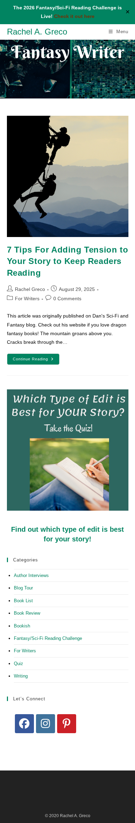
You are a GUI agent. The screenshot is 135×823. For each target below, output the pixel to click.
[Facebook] (24, 723)
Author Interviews (31, 575)
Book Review (27, 613)
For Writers (27, 298)
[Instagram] (45, 723)
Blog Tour (23, 587)
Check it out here (74, 16)
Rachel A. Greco (37, 31)
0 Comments (67, 298)
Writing (21, 676)
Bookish (22, 625)
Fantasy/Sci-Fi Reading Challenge (48, 638)
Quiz (18, 663)
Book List (23, 600)
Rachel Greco (30, 289)
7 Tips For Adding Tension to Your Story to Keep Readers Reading (67, 261)
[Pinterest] (66, 723)
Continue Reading (36, 361)
